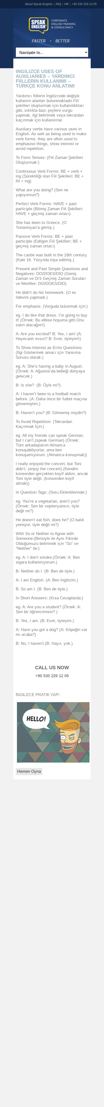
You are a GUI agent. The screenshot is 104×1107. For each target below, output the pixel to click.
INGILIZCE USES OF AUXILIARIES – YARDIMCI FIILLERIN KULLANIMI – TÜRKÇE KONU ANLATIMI (45, 79)
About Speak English (38, 4)
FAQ (58, 4)
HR (66, 4)
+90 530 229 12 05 (84, 4)
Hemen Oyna (29, 771)
